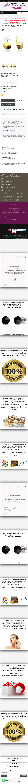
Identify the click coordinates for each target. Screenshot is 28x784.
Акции (18, 216)
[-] (21, 100)
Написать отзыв (22, 114)
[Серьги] (5, 65)
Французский (12, 86)
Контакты (12, 1)
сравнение (14, 114)
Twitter (20, 196)
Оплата (17, 205)
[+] (25, 100)
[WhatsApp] (23, 109)
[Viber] (20, 109)
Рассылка (24, 221)
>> (16, 130)
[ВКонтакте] (5, 109)
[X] (14, 109)
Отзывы (21, 216)
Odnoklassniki (9, 196)
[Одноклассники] (8, 109)
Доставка (8, 1)
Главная (4, 23)
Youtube (10, 200)
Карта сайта (22, 212)
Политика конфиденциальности (14, 208)
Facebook (9, 193)
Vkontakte (20, 193)
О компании (2, 1)
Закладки (19, 221)
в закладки (6, 114)
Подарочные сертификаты (10, 216)
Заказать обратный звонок (15, 9)
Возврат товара (16, 212)
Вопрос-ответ (12, 205)
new (5, 116)
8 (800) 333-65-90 (18, 3)
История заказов (13, 221)
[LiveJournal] (17, 109)
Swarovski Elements (12, 81)
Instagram (20, 200)
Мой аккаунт (17, 1)
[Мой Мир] (11, 109)
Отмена (3, 775)
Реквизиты (10, 212)
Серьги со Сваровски (15, 23)
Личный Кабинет (5, 221)
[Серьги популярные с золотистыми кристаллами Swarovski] (13, 58)
